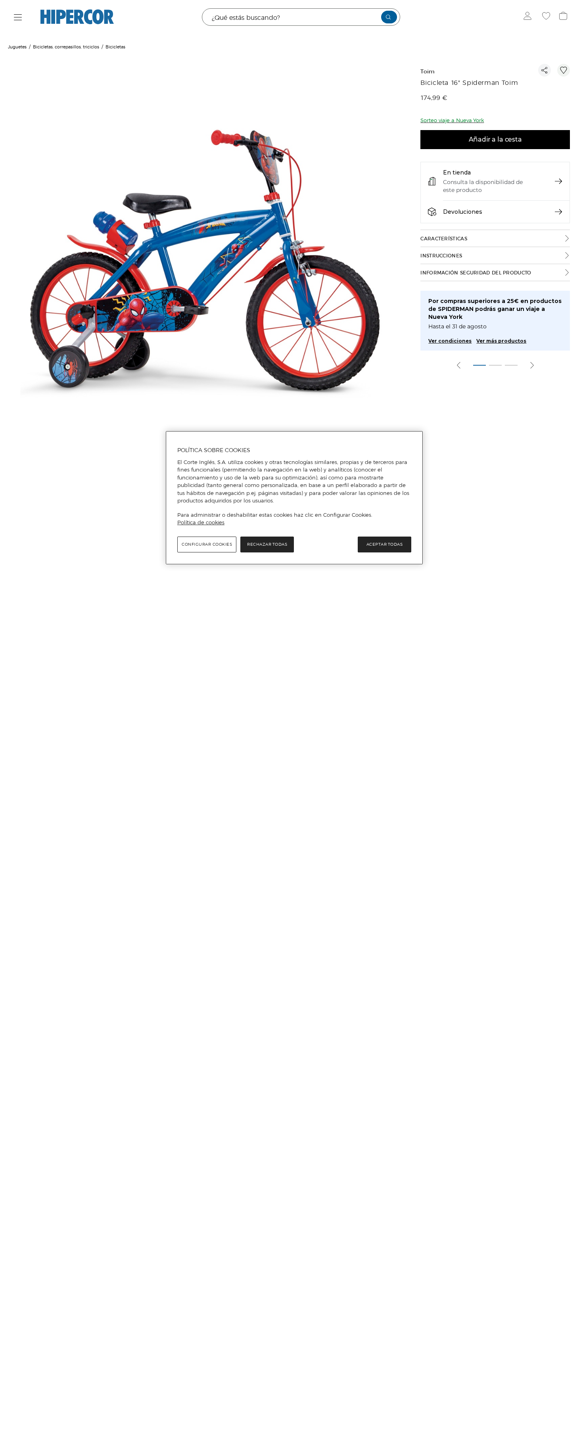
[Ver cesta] (564, 17)
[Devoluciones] (558, 212)
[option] (204, 262)
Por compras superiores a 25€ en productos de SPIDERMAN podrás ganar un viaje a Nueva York (495, 308)
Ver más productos (501, 341)
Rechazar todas (267, 544)
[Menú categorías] (18, 17)
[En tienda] (558, 181)
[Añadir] (563, 70)
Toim (427, 71)
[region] (294, 498)
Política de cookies (200, 522)
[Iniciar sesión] (529, 17)
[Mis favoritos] (547, 17)
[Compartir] (544, 70)
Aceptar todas (384, 544)
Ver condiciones (450, 341)
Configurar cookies (207, 544)
